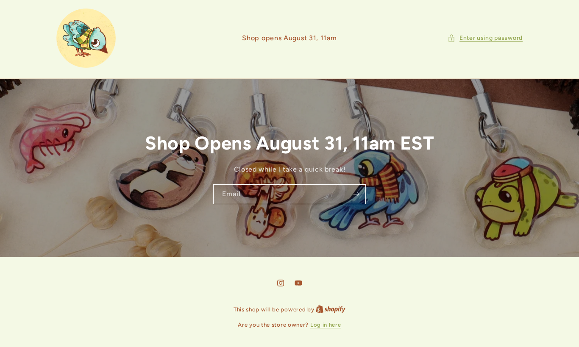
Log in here (325, 325)
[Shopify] (330, 309)
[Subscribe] (356, 194)
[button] (485, 38)
